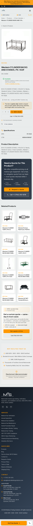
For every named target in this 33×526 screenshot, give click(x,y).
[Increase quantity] (8, 111)
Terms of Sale (5, 464)
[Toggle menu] (30, 10)
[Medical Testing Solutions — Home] (3, 11)
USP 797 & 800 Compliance (9, 433)
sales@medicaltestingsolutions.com (13, 480)
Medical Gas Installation (7, 420)
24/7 (31, 15)
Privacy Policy (5, 462)
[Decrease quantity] (2, 111)
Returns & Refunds (6, 467)
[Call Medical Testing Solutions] (29, 523)
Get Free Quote (13, 523)
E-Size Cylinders (18, 18)
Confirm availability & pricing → (13, 84)
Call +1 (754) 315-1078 (16, 116)
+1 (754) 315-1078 (8, 477)
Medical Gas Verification (8, 415)
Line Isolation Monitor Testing (9, 428)
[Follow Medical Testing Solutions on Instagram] (2, 406)
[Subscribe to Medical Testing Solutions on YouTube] (11, 406)
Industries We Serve (7, 441)
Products (9, 18)
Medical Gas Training (7, 431)
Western (4, 63)
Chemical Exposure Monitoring (9, 438)
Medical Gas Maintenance (8, 423)
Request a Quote (18, 189)
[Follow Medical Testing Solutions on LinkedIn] (6, 406)
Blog (2, 451)
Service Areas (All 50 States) (9, 454)
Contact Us (4, 456)
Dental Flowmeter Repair (8, 425)
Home (3, 18)
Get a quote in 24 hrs (16, 331)
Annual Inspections (6, 418)
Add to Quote (17, 112)
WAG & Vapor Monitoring (8, 436)
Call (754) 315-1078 (16, 335)
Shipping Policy (5, 469)
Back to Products (8, 26)
